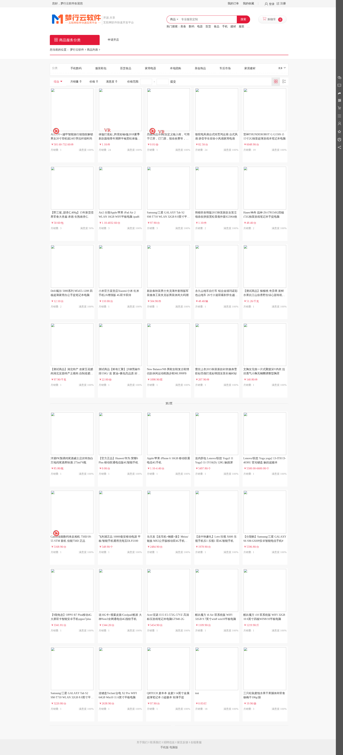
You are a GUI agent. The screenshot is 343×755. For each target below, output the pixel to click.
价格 (92, 81)
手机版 (164, 747)
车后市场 (225, 68)
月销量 (74, 81)
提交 (173, 81)
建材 (233, 26)
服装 (241, 26)
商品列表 (92, 49)
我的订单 (233, 3)
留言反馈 (182, 742)
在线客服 (196, 742)
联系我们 (155, 742)
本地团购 (175, 68)
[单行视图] (284, 81)
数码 (191, 26)
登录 (272, 4)
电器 (200, 26)
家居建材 (249, 68)
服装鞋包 (100, 68)
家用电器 (150, 68)
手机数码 (76, 68)
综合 (56, 81)
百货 (208, 26)
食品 (216, 26)
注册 (283, 3)
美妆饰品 (200, 68)
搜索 (243, 19)
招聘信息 (169, 742)
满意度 (110, 81)
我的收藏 (248, 3)
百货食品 (125, 68)
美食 (183, 26)
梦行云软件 (77, 49)
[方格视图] (276, 81)
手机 (225, 26)
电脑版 (174, 747)
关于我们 (142, 742)
